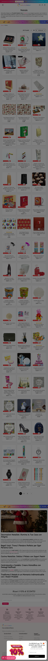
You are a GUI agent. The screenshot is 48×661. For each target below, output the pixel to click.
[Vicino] (45, 642)
